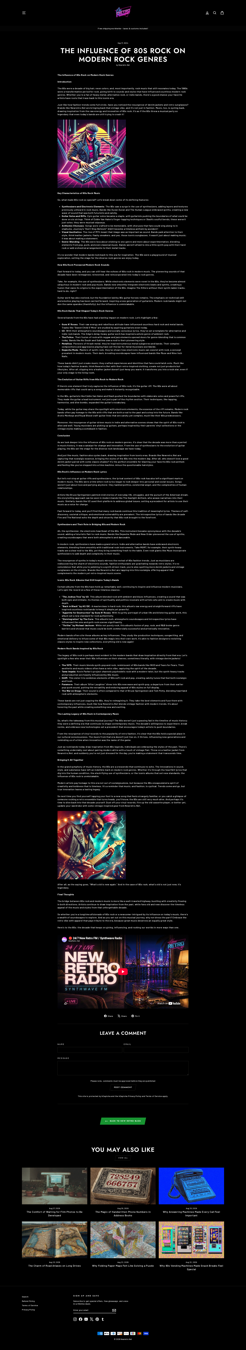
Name (61, 1044)
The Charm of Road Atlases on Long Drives (54, 1265)
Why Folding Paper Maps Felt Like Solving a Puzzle (123, 1265)
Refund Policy (28, 1301)
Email (127, 1044)
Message (63, 1058)
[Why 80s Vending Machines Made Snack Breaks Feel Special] (191, 1239)
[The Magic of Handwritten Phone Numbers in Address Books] (123, 1186)
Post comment (123, 1087)
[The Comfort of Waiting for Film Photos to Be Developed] (54, 1186)
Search (25, 1296)
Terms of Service (154, 1096)
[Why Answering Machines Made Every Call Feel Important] (191, 1186)
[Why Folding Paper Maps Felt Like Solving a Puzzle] (123, 1239)
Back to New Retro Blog (125, 1121)
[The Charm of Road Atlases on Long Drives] (54, 1239)
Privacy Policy (134, 1096)
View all (123, 1158)
